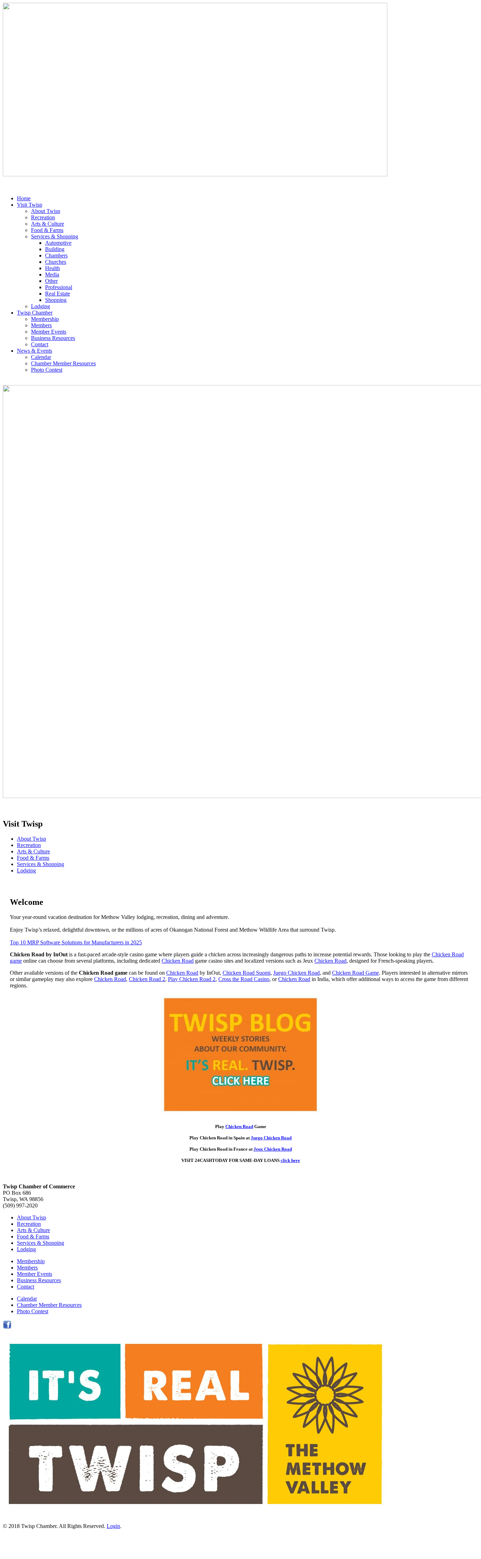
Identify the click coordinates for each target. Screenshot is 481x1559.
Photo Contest (46, 370)
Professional (58, 287)
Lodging (40, 306)
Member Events (48, 332)
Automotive (58, 243)
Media (52, 275)
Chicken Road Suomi (246, 973)
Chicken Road (178, 961)
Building (54, 249)
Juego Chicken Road (296, 973)
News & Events (34, 351)
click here (290, 1160)
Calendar (41, 357)
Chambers (56, 255)
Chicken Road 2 (147, 979)
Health (52, 268)
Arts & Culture (47, 224)
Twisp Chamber (34, 313)
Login (113, 1526)
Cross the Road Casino (243, 979)
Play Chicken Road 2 (191, 979)
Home (24, 198)
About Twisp (45, 211)
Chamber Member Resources (63, 363)
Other (51, 281)
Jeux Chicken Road (273, 1149)
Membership (45, 319)
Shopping (56, 300)
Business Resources (53, 338)
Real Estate (57, 294)
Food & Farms (47, 230)
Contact (39, 344)
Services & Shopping (54, 236)
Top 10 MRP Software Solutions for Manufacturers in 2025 (76, 942)
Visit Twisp (29, 205)
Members (41, 325)
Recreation (43, 217)
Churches (55, 262)
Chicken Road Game (355, 973)
